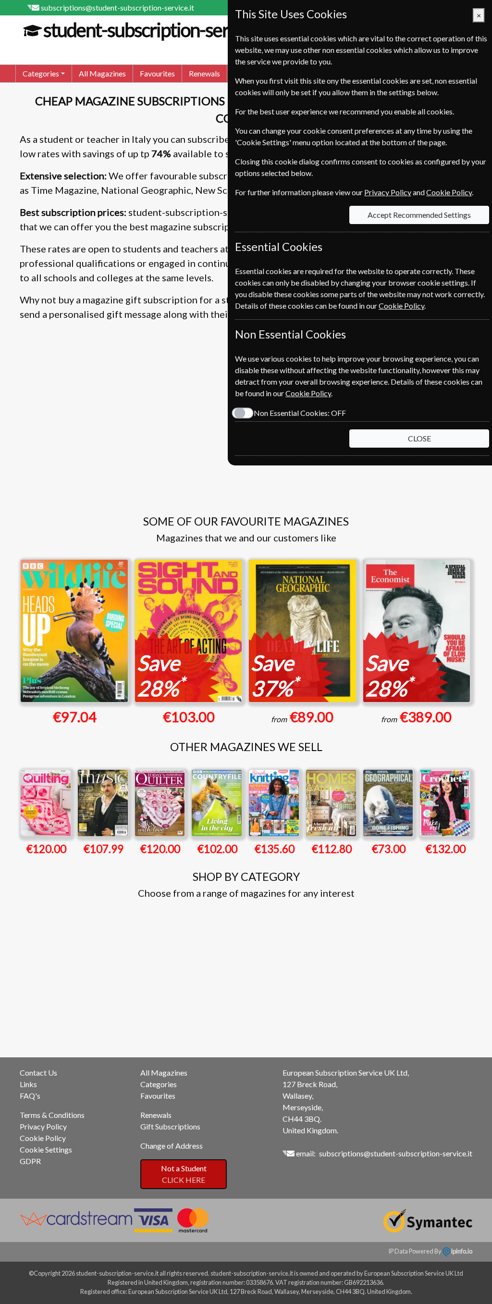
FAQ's (30, 1095)
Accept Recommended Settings (419, 214)
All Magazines (102, 73)
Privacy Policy (43, 1126)
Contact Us (38, 1072)
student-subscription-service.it (157, 29)
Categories (158, 1084)
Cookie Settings (46, 1149)
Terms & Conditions (52, 1114)
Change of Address (171, 1145)
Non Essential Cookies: (300, 412)
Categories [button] (41, 73)
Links (28, 1084)
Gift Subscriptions (170, 1126)
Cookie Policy (43, 1137)
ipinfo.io (461, 1251)
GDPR (30, 1161)
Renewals (204, 73)
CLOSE (419, 438)
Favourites (157, 73)
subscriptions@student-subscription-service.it (117, 7)
